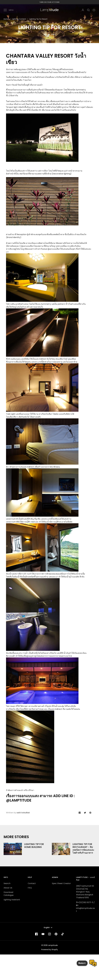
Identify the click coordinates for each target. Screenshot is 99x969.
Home (6, 19)
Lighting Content (19, 19)
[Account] (82, 10)
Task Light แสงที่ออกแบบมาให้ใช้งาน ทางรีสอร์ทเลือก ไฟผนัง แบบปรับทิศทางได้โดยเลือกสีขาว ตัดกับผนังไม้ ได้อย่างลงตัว (40, 415)
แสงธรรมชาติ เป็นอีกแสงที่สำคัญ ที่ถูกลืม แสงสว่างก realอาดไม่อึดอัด (39, 520)
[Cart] (94, 10)
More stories (16, 836)
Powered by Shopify (49, 949)
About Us (8, 887)
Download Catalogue (9, 894)
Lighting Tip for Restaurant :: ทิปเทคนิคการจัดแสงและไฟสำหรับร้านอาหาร (83, 848)
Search (7, 883)
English (47, 927)
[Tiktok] (62, 934)
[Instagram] (49, 934)
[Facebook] (36, 934)
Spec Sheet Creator (61, 883)
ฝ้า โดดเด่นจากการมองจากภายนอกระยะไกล (39, 656)
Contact (32, 883)
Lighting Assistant (12, 899)
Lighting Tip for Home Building (34, 846)
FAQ (30, 887)
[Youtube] (43, 934)
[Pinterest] (56, 934)
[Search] (88, 10)
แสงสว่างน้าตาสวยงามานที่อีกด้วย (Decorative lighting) (44, 172)
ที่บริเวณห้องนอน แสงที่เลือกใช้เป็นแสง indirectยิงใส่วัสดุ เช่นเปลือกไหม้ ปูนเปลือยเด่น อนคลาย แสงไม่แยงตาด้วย (41, 360)
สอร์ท (37, 653)
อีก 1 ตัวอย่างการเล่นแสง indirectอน (33, 466)
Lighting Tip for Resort (38, 19)
